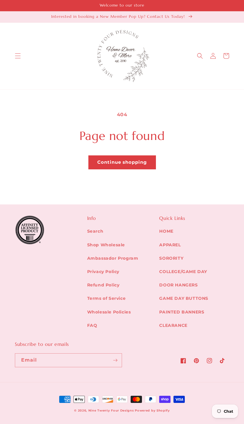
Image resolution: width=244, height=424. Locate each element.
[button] (17, 55)
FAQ (92, 325)
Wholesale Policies (109, 312)
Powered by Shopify (152, 410)
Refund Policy (103, 285)
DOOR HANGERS (178, 285)
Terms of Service (106, 298)
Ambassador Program (112, 258)
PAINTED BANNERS (181, 312)
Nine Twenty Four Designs (111, 410)
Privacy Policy (103, 271)
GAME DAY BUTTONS (183, 298)
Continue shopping (122, 162)
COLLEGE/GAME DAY (183, 271)
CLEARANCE (173, 325)
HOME (166, 231)
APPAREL (170, 245)
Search (95, 231)
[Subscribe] (115, 360)
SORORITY (171, 258)
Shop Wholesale (106, 245)
